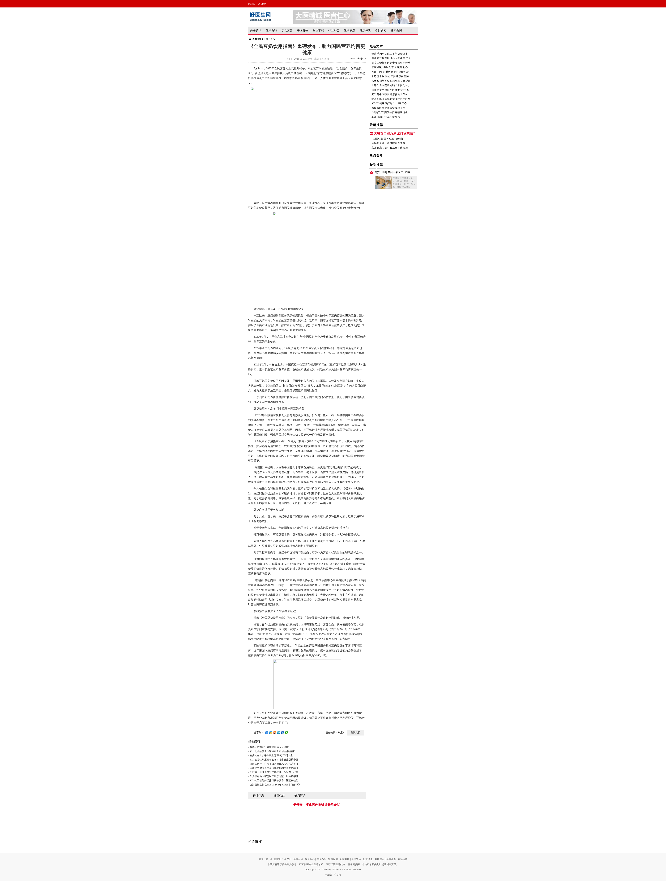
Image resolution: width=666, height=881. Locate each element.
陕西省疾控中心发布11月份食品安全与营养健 (274, 764)
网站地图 (403, 859)
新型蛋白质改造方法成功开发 (388, 108)
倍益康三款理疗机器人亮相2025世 (391, 58)
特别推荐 (376, 165)
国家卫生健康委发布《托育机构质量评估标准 (274, 768)
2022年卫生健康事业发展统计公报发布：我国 (274, 772)
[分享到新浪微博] (274, 732)
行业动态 (333, 30)
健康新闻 (396, 30)
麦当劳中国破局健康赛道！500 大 (391, 94)
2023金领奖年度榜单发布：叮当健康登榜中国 (274, 759)
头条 (272, 39)
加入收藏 (262, 3)
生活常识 (318, 30)
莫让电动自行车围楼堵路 (386, 117)
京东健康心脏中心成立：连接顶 (390, 147)
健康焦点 (349, 30)
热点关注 (376, 155)
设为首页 (252, 3)
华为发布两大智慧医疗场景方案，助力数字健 (274, 776)
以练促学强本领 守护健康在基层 (390, 76)
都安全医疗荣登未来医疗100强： (394, 172)
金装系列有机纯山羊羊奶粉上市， (391, 53)
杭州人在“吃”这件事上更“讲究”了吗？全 (271, 755)
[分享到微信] (286, 732)
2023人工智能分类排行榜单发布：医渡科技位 (274, 780)
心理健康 (344, 859)
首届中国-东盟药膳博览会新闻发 (390, 72)
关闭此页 (355, 732)
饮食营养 (287, 30)
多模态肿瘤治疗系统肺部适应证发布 (269, 747)
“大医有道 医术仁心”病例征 (387, 138)
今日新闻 (380, 30)
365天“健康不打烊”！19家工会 (389, 103)
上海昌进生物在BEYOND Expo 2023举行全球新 (275, 784)
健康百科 (271, 30)
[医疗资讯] (355, 11)
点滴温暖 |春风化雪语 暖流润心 (390, 67)
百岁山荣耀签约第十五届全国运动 (391, 62)
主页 (266, 39)
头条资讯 (255, 30)
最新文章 (376, 46)
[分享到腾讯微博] (278, 732)
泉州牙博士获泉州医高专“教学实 (390, 90)
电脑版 (328, 875)
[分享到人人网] (282, 732)
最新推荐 (376, 125)
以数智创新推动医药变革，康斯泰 (391, 81)
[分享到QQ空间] (270, 732)
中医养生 (302, 30)
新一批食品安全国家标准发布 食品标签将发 (273, 751)
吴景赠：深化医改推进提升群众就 (316, 804)
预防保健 (333, 859)
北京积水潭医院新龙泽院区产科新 (391, 99)
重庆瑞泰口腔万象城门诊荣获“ (392, 133)
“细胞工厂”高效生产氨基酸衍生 (390, 112)
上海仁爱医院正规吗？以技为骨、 (391, 85)
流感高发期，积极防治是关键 (388, 143)
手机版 (337, 875)
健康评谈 (365, 30)
